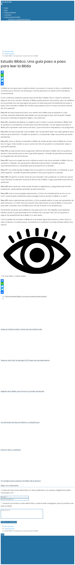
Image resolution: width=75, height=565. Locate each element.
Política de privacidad (12, 17)
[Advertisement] (37, 35)
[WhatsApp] (37, 75)
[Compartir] (37, 83)
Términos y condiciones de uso (19, 19)
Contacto (7, 15)
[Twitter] (37, 78)
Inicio (6, 8)
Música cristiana (10, 12)
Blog (6, 10)
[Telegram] (37, 80)
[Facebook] (37, 72)
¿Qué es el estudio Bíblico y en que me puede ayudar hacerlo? (25, 296)
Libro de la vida (6, 2)
